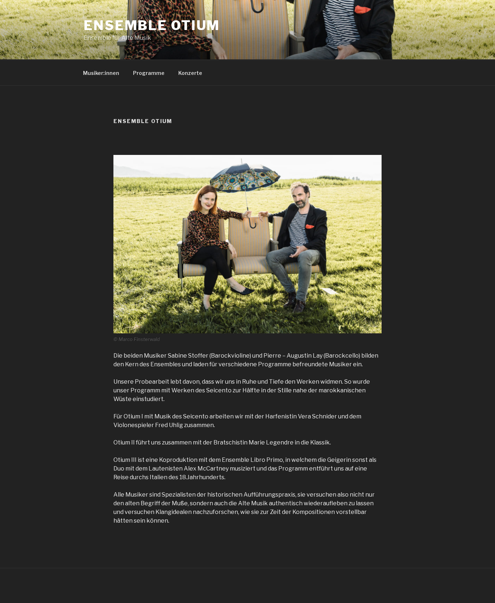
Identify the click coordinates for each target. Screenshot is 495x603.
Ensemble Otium (152, 25)
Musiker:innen (101, 73)
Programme (149, 73)
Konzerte (190, 73)
